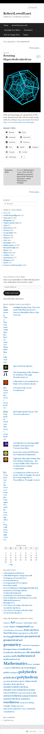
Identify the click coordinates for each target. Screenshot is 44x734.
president (6, 681)
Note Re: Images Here (12, 35)
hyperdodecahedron (25, 176)
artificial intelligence (12, 215)
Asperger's (8, 218)
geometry (29, 174)
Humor (6, 238)
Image (6, 53)
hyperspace (21, 178)
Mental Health (9, 248)
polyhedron (27, 677)
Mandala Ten (9, 603)
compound (22, 626)
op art (24, 668)
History (6, 235)
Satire (6, 263)
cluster (12, 627)
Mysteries (7, 253)
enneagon (22, 633)
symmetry (25, 699)
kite (24, 652)
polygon (14, 673)
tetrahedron (24, 703)
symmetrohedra (29, 696)
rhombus (31, 690)
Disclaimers (28, 30)
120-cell (26, 172)
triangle (6, 706)
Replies (20, 183)
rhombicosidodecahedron (15, 687)
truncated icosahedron (12, 709)
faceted (34, 633)
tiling (31, 703)
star (34, 693)
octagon (6, 668)
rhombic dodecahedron (13, 684)
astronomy (28, 623)
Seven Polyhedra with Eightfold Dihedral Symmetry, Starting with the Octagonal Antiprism (20, 590)
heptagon (35, 645)
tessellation (11, 702)
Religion (7, 260)
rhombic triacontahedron (15, 690)
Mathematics (29, 170)
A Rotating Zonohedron (13, 573)
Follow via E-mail (11, 293)
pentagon (31, 668)
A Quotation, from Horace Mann (17, 595)
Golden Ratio (26, 645)
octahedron (15, 668)
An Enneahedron (10, 581)
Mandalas (7, 243)
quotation (15, 681)
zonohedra (30, 709)
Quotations (8, 258)
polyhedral (10, 677)
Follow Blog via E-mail (14, 277)
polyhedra (27, 672)
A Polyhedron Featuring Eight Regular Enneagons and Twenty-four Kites (26, 445)
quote (21, 681)
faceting (7, 637)
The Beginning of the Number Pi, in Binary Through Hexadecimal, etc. (26, 374)
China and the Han (11, 223)
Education (7, 228)
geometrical (32, 636)
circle (5, 627)
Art (4, 213)
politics (6, 673)
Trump (13, 706)
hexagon (7, 649)
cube (32, 627)
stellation (17, 696)
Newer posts (35, 48)
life (28, 652)
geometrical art (13, 640)
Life (5, 240)
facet (28, 633)
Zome (24, 709)
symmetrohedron (11, 699)
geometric (17, 636)
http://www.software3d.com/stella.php (18, 122)
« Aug (10, 564)
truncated (19, 706)
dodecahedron (31, 630)
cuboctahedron (8, 630)
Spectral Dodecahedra (22, 366)
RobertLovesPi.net (17, 13)
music (30, 664)
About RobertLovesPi (19, 25)
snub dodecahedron (25, 693)
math (28, 178)
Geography (8, 233)
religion (28, 681)
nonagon (36, 664)
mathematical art (11, 659)
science (13, 693)
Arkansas (6, 623)
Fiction (6, 230)
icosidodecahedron (13, 652)
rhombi (34, 681)
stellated (7, 696)
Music (6, 250)
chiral (35, 623)
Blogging (7, 220)
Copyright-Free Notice (12, 30)
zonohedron (8, 712)
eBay (5, 225)
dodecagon (19, 630)
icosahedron (24, 649)
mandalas (7, 656)
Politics (6, 255)
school (6, 693)
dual (5, 633)
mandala (35, 652)
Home (6, 25)
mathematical (26, 655)
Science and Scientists (12, 265)
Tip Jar (25, 35)
